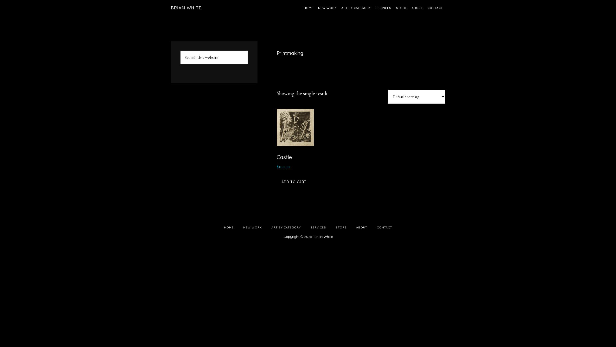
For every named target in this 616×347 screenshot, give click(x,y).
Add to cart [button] (294, 182)
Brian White (186, 8)
